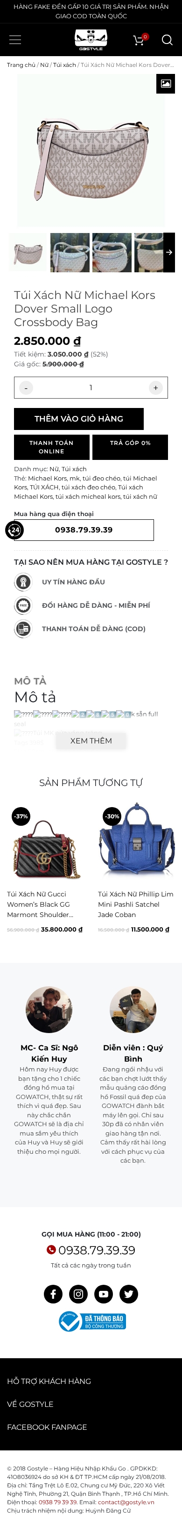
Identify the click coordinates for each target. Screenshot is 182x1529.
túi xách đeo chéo (88, 487)
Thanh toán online (51, 447)
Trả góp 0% (130, 442)
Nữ (44, 64)
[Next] (167, 876)
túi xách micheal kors (88, 496)
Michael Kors (47, 478)
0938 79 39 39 (58, 1502)
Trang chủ (21, 64)
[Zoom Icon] (165, 84)
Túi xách (64, 64)
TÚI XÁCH (44, 487)
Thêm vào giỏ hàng (79, 418)
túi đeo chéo (101, 478)
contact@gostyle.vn (126, 1502)
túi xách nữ (140, 496)
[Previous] (15, 876)
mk (75, 478)
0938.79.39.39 (96, 1250)
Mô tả (30, 681)
